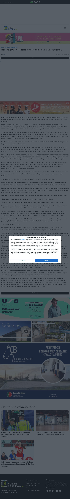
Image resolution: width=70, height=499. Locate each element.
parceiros (23, 239)
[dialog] (35, 249)
